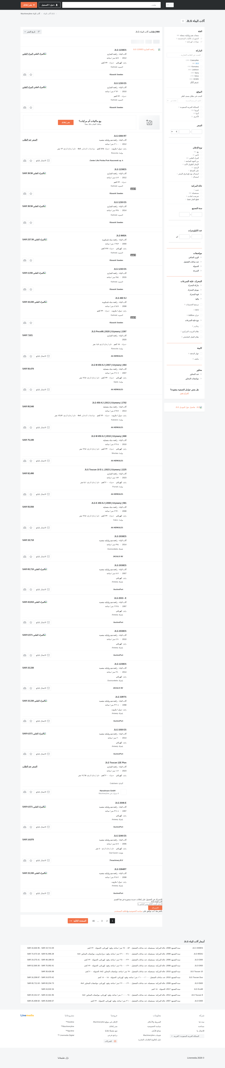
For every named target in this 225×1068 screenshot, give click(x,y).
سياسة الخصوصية (135, 911)
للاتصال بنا (200, 1031)
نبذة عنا (201, 1022)
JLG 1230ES (120, 50)
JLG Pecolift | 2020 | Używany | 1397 (108, 331)
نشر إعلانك (66, 122)
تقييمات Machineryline (152, 1035)
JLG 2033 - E (120, 598)
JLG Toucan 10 (196, 971)
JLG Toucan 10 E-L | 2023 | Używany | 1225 (105, 469)
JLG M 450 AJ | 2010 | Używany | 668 (108, 436)
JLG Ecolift (198, 989)
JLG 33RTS (120, 697)
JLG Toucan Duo (196, 977)
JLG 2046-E (120, 803)
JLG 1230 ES (120, 83)
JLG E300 (199, 960)
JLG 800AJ (198, 954)
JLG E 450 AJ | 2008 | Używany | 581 (108, 503)
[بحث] (158, 5)
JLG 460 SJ (120, 298)
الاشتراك (155, 908)
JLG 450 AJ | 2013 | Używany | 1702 (109, 403)
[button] (31, 74)
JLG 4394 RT (120, 136)
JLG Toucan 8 (197, 995)
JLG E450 (199, 966)
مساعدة (201, 1026)
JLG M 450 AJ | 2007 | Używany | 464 (108, 365)
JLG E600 (199, 983)
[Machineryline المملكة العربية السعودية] (190, 5)
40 (93, 921)
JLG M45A (121, 236)
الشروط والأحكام (154, 1022)
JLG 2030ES (120, 536)
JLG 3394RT (120, 869)
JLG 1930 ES (120, 730)
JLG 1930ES (197, 948)
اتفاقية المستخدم (121, 911)
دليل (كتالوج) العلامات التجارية (149, 1040)
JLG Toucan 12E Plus (115, 763)
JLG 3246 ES (120, 836)
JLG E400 (199, 1001)
